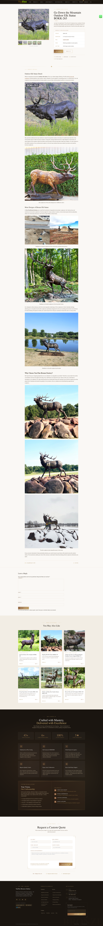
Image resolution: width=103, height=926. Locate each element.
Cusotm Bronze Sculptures (44, 904)
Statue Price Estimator (57, 894)
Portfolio (48, 913)
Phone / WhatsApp (34, 845)
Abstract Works (44, 899)
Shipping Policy (56, 899)
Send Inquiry (64, 864)
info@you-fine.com (38, 873)
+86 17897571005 (72, 894)
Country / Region (55, 845)
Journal (52, 913)
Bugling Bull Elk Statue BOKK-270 (50, 654)
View (36, 663)
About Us (43, 913)
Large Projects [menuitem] (48, 2)
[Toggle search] (91, 2)
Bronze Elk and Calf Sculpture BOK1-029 (74, 692)
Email (19, 597)
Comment (20, 577)
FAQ (56, 913)
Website (20, 602)
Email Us (68, 51)
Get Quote (58, 51)
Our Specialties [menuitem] (58, 2)
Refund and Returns (57, 904)
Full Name (33, 839)
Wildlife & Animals (45, 892)
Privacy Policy (55, 902)
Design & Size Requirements (37, 850)
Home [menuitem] (30, 2)
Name (19, 592)
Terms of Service (56, 897)
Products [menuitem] (35, 2)
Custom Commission (57, 892)
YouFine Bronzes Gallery (23, 889)
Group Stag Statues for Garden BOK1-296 (28, 692)
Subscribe (76, 914)
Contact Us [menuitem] (74, 2)
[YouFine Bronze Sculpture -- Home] (22, 2)
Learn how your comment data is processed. (46, 610)
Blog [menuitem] (41, 2)
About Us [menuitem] (67, 2)
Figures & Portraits (45, 894)
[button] (20, 24)
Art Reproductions (44, 902)
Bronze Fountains (44, 897)
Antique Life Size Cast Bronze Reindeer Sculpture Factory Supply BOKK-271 (73, 655)
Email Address (55, 839)
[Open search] (92, 2)
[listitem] (17, 900)
